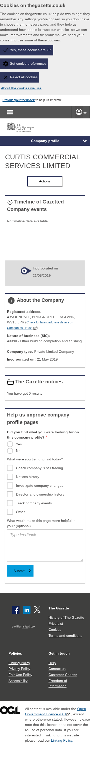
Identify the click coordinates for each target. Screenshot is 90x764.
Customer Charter (62, 675)
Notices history (27, 477)
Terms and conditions (65, 636)
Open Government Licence (10, 711)
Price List (55, 623)
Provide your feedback (18, 100)
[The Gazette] (20, 127)
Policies (15, 653)
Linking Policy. (62, 740)
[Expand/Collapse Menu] (81, 141)
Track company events (34, 503)
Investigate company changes (39, 485)
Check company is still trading (39, 468)
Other (20, 512)
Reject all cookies (24, 77)
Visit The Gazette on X (38, 610)
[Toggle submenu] (85, 112)
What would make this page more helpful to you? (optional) (41, 523)
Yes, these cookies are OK (31, 50)
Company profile (45, 141)
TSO (24, 634)
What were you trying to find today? (35, 459)
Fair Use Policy (20, 675)
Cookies (54, 630)
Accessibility (18, 681)
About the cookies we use (21, 88)
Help (52, 663)
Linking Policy (19, 663)
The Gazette (58, 608)
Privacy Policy (19, 669)
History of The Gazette (66, 617)
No (18, 451)
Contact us (57, 669)
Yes (19, 444)
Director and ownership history (40, 494)
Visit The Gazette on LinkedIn (26, 610)
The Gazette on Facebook (16, 610)
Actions (44, 181)
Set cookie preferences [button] (28, 63)
